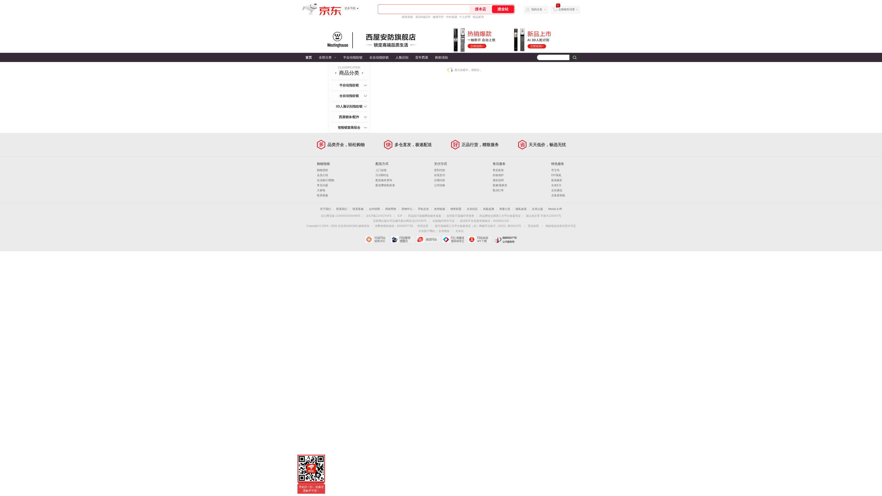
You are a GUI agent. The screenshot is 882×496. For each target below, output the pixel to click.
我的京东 (536, 9)
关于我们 (325, 209)
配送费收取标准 (385, 185)
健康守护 (438, 17)
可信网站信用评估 (377, 239)
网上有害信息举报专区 (454, 239)
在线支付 (439, 175)
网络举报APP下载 (480, 239)
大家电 (321, 190)
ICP (400, 215)
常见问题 (322, 185)
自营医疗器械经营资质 (460, 215)
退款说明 (498, 180)
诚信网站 (428, 239)
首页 (308, 57)
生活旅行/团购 (325, 180)
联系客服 (322, 195)
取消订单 (498, 190)
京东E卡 (556, 185)
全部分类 (325, 57)
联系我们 (341, 209)
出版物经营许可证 (444, 221)
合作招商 (374, 209)
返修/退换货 (500, 185)
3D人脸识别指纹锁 (349, 106)
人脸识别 (402, 57)
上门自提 (381, 170)
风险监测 (488, 209)
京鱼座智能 (558, 195)
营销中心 (407, 209)
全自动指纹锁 (379, 57)
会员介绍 (322, 175)
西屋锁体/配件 (349, 117)
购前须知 (441, 57)
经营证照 (422, 226)
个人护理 (464, 17)
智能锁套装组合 (349, 127)
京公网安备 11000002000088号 (341, 215)
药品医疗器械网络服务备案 (424, 215)
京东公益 (537, 209)
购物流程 (322, 170)
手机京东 (423, 209)
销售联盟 (455, 209)
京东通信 (556, 190)
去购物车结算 (566, 9)
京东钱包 (443, 231)
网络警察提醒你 (402, 239)
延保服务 (556, 180)
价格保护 (498, 175)
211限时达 (382, 175)
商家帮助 (390, 209)
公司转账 (439, 185)
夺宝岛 (555, 170)
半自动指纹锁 (352, 57)
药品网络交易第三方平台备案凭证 (500, 215)
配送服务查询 (384, 180)
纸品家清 (478, 17)
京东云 (459, 231)
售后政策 (498, 170)
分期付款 (439, 180)
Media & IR (555, 209)
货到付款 (439, 170)
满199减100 (422, 17)
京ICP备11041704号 (379, 215)
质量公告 (504, 209)
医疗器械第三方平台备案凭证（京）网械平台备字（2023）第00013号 (478, 226)
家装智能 (407, 17)
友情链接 (439, 209)
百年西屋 (421, 57)
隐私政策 (521, 209)
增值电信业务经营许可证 (561, 226)
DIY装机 (556, 175)
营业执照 (533, 226)
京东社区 (472, 209)
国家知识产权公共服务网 (505, 239)
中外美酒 (451, 17)
